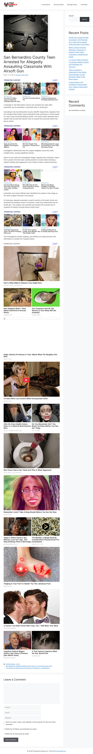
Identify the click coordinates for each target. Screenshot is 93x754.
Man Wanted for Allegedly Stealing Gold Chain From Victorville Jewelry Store (29, 666)
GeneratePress (61, 751)
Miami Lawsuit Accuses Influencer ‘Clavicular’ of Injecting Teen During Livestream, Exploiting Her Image (78, 52)
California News (10, 664)
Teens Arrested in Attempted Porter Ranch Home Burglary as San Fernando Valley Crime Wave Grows (77, 74)
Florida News (46, 4)
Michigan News (72, 4)
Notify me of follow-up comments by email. (21, 729)
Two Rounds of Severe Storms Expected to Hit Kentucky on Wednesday (28, 668)
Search (71, 16)
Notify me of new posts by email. (17, 734)
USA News (84, 4)
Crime (18, 664)
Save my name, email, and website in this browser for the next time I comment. (31, 723)
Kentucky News (59, 4)
